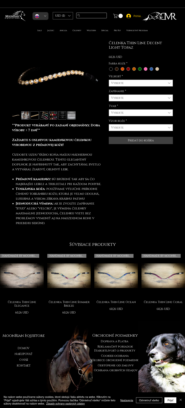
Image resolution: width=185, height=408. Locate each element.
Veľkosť (116, 76)
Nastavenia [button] (126, 400)
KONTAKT (24, 366)
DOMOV (23, 348)
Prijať (170, 400)
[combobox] (141, 83)
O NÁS (23, 360)
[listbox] (63, 15)
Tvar (113, 106)
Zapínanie (117, 91)
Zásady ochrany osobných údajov (65, 403)
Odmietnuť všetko (149, 400)
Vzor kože (118, 121)
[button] (63, 15)
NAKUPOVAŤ (24, 354)
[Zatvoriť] (180, 400)
